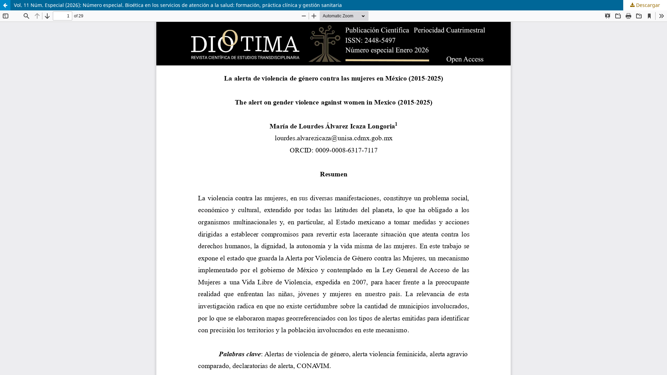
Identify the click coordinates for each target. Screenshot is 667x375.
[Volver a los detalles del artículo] (5, 5)
